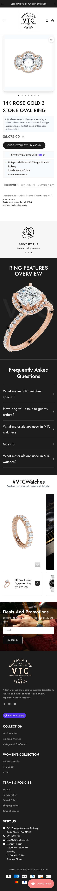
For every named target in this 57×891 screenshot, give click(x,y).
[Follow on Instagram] (9, 704)
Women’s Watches (12, 738)
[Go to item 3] (51, 312)
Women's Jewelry (11, 761)
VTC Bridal (8, 766)
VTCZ (5, 772)
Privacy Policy (10, 795)
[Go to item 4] (29, 342)
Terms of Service (11, 811)
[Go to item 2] (8, 328)
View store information (17, 174)
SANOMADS (43, 870)
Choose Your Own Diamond (24, 145)
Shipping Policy (10, 805)
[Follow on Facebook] (4, 704)
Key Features (28, 185)
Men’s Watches (10, 733)
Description (11, 185)
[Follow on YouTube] (14, 704)
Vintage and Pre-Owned (14, 744)
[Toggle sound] (37, 564)
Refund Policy (10, 800)
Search (6, 789)
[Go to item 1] (21, 307)
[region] (28, 238)
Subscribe (12, 640)
